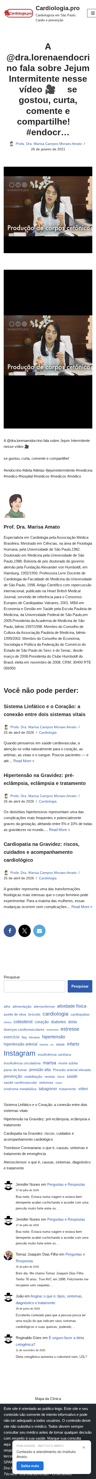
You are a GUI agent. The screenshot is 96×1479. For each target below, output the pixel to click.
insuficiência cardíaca (54, 1054)
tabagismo (48, 1088)
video (83, 1088)
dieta (72, 1022)
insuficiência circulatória (22, 1063)
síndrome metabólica (20, 1089)
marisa (49, 1062)
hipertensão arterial (20, 1044)
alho (7, 1006)
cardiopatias (80, 1014)
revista (50, 1076)
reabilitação (33, 1076)
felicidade (34, 1037)
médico (40, 1426)
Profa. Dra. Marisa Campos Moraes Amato (49, 144)
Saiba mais (30, 1466)
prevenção (13, 1076)
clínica (7, 1022)
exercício (11, 1037)
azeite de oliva (15, 1014)
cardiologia (55, 1014)
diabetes (58, 1022)
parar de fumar (15, 1070)
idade (60, 1044)
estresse (70, 1029)
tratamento (67, 1089)
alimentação (22, 1006)
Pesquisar (12, 977)
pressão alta (40, 1069)
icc (52, 1044)
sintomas (46, 1082)
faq (24, 1037)
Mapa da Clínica (48, 1399)
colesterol (23, 1021)
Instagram (19, 1053)
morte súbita (68, 1063)
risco (60, 1076)
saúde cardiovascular (20, 1082)
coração (42, 1022)
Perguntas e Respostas (66, 1184)
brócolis (34, 1014)
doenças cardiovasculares (24, 1029)
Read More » (23, 761)
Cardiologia (48, 732)
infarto (73, 1044)
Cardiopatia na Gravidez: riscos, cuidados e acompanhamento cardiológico (42, 852)
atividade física (71, 1006)
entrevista (52, 1029)
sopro (58, 1082)
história (44, 1044)
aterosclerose (44, 1006)
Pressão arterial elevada (72, 1070)
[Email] (39, 931)
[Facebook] (10, 931)
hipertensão (53, 1036)
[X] (24, 931)
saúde (72, 1076)
